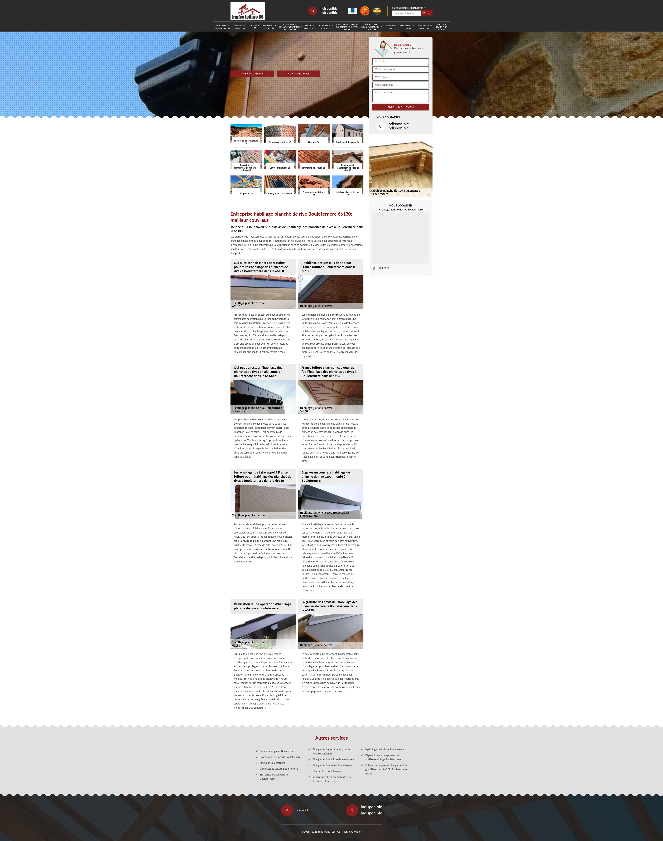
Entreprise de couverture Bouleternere (274, 776)
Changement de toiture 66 (424, 27)
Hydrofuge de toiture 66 (326, 27)
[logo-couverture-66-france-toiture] (247, 11)
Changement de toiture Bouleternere (333, 759)
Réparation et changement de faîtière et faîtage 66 (290, 27)
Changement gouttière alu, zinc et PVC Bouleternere (332, 751)
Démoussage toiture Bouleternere (279, 769)
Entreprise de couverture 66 (222, 27)
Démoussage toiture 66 (240, 27)
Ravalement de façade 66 (269, 27)
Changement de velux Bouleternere (332, 765)
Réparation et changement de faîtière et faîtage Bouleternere (383, 757)
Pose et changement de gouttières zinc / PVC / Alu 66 (347, 27)
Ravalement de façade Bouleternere (280, 757)
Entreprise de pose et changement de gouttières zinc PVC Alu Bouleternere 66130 (386, 769)
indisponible (329, 9)
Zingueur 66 (255, 27)
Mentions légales (352, 831)
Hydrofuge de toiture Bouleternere (384, 749)
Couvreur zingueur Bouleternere (278, 751)
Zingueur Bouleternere (272, 763)
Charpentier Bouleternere (327, 771)
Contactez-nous (298, 73)
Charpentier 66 (391, 27)
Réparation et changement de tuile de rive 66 (371, 27)
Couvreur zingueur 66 (310, 27)
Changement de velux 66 (406, 27)
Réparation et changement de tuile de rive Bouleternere (332, 779)
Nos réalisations (252, 73)
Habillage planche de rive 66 (441, 27)
